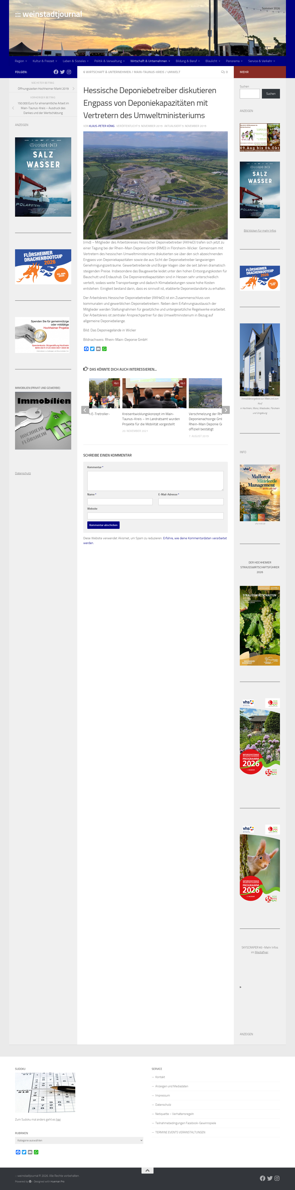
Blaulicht (211, 61)
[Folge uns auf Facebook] (56, 71)
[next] (226, 410)
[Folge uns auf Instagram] (68, 71)
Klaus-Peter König (102, 126)
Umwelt (173, 72)
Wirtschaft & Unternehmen (148, 61)
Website (92, 508)
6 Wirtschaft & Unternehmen (107, 72)
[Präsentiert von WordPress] (30, 1181)
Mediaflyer (261, 952)
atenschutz (24, 473)
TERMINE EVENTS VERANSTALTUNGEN (180, 1132)
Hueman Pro (57, 1181)
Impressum (162, 1095)
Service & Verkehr (260, 61)
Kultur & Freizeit (43, 61)
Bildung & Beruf (186, 61)
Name (91, 494)
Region (19, 61)
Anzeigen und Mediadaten (171, 1086)
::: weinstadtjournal (48, 14)
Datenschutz (163, 1105)
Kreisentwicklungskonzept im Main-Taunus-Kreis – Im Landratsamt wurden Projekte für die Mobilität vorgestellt (151, 419)
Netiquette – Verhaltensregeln (174, 1114)
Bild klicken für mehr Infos (260, 230)
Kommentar (95, 467)
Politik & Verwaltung (108, 61)
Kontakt (160, 1077)
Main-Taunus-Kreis (149, 72)
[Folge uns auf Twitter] (62, 71)
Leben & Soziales (74, 61)
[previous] (85, 410)
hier (58, 1119)
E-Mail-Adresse (168, 494)
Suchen (244, 86)
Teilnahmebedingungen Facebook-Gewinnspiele (185, 1123)
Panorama (233, 61)
